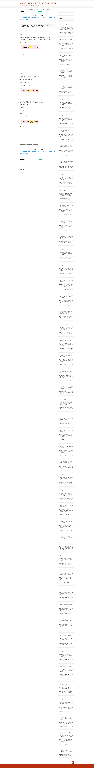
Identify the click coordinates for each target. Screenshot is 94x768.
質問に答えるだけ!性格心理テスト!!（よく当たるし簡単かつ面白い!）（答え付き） (66, 713)
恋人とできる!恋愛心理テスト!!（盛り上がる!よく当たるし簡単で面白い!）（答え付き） (66, 360)
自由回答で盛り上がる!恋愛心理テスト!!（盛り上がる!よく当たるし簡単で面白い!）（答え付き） (66, 494)
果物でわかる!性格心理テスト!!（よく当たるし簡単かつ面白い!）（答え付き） (66, 751)
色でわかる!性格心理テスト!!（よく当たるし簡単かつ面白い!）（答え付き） (66, 569)
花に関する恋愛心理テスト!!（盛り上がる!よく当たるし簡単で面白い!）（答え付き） (66, 462)
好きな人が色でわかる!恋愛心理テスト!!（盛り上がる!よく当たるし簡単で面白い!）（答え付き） (66, 328)
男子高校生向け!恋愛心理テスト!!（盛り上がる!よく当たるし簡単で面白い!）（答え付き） (66, 108)
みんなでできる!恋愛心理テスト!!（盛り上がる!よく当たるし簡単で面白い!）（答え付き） (66, 210)
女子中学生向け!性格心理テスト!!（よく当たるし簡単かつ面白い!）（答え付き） (66, 598)
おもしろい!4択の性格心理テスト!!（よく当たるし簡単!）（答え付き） (66, 583)
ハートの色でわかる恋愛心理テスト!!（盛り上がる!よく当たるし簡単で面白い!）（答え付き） (66, 189)
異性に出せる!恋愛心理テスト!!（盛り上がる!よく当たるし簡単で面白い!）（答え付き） (66, 430)
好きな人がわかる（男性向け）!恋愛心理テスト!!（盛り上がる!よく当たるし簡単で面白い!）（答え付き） (66, 323)
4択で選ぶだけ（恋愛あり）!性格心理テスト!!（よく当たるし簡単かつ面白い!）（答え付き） (66, 650)
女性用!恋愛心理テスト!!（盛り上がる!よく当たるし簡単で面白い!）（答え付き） (66, 424)
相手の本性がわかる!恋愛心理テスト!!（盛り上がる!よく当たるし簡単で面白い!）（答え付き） (66, 76)
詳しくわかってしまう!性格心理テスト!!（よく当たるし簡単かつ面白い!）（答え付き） (66, 718)
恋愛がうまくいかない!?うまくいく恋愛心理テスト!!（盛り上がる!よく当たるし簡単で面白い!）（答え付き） (66, 505)
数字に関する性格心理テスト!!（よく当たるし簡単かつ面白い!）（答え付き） (66, 736)
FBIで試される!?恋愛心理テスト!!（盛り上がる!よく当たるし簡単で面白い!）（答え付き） (66, 173)
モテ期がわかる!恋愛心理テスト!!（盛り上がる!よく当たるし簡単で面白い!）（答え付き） (66, 232)
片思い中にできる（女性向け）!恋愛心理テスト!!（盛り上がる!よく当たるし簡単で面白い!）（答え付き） (66, 403)
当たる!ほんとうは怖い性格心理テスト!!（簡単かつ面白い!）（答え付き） (66, 630)
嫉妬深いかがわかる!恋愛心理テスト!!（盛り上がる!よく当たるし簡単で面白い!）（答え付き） (66, 333)
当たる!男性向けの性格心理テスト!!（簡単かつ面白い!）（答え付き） (66, 684)
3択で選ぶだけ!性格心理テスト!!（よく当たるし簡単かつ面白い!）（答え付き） (66, 644)
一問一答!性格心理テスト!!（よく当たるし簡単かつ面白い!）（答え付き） (66, 666)
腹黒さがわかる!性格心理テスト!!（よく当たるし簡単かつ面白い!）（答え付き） (66, 703)
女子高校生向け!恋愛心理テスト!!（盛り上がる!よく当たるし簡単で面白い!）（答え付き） (66, 103)
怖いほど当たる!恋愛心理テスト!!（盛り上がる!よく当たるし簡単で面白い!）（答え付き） (66, 157)
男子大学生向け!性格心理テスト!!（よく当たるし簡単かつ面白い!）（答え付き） (66, 625)
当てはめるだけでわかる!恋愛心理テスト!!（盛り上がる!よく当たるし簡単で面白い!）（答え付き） (66, 344)
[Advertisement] (37, 63)
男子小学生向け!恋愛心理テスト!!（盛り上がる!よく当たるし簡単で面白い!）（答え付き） (66, 87)
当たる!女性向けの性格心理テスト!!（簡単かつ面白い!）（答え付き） (66, 679)
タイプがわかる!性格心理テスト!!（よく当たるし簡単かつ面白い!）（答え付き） (66, 660)
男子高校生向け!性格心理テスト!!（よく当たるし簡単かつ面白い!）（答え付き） (66, 614)
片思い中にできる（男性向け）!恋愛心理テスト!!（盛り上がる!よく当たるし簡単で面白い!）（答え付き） (66, 408)
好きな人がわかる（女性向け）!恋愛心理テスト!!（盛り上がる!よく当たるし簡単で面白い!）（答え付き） (66, 317)
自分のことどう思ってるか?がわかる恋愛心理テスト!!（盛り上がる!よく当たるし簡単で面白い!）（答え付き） (66, 457)
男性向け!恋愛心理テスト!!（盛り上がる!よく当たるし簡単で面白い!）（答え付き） (66, 39)
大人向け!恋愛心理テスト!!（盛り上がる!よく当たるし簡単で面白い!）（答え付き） (66, 301)
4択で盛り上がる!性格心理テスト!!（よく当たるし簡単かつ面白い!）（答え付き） (66, 578)
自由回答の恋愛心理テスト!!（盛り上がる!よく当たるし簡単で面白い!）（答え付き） (66, 146)
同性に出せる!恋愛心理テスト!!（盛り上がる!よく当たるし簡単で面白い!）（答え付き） (66, 280)
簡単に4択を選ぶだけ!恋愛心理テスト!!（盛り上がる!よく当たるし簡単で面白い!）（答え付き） (66, 499)
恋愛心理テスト (23, 169)
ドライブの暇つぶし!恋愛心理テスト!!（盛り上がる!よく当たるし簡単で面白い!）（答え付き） (66, 183)
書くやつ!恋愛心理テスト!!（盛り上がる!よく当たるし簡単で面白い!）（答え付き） (66, 371)
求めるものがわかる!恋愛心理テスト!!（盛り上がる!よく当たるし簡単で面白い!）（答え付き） (66, 398)
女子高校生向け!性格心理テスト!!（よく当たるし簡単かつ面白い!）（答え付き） (66, 609)
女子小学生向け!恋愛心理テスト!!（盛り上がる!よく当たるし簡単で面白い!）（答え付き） (66, 82)
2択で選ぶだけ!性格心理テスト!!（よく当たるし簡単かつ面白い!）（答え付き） (66, 639)
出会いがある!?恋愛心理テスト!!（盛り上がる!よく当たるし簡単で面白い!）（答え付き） (66, 264)
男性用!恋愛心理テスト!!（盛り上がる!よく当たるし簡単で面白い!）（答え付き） (66, 419)
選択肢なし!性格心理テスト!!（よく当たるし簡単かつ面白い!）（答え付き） (66, 732)
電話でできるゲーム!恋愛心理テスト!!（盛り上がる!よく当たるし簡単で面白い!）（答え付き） (66, 537)
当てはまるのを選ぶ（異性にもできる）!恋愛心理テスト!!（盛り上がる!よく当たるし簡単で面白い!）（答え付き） (66, 339)
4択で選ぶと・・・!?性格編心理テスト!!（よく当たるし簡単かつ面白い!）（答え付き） (66, 692)
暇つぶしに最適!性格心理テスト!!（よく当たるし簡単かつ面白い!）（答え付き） (66, 746)
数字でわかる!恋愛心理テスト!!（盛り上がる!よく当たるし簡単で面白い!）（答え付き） (66, 365)
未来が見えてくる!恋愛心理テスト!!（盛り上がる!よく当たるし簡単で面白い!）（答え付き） (66, 130)
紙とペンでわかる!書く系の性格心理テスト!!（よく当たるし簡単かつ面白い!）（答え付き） (66, 740)
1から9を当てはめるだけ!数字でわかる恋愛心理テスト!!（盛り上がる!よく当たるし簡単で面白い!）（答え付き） (66, 194)
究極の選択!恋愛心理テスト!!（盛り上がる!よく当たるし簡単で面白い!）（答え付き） (66, 167)
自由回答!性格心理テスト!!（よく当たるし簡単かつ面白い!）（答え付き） (66, 708)
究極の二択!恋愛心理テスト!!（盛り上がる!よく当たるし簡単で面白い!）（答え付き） (66, 162)
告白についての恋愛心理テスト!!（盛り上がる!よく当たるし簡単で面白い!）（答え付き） (66, 290)
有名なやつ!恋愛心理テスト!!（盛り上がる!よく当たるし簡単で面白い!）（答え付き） (66, 382)
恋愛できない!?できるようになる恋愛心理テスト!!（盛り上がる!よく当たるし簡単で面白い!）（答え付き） (66, 510)
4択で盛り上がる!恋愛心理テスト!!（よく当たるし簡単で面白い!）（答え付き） (66, 66)
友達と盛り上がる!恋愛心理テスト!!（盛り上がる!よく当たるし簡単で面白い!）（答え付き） (66, 489)
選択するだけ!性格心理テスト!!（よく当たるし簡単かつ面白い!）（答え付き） (66, 727)
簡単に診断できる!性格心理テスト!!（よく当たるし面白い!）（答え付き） (66, 574)
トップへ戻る (73, 762)
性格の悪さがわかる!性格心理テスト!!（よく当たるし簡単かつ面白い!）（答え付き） (66, 559)
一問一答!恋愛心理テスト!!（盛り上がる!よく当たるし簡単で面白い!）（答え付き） (66, 237)
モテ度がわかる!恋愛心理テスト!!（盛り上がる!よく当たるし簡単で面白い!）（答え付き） (66, 226)
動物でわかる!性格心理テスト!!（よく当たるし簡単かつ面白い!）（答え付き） (66, 675)
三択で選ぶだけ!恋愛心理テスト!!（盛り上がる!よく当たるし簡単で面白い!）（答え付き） (66, 242)
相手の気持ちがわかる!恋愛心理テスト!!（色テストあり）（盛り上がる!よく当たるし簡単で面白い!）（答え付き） (66, 140)
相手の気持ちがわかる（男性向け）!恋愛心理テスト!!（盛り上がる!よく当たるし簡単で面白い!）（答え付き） (66, 446)
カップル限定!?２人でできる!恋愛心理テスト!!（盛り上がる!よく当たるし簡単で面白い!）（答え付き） (66, 28)
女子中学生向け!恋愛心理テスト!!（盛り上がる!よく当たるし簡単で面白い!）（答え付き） (66, 92)
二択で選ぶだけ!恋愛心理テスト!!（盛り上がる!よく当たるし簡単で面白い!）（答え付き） (66, 253)
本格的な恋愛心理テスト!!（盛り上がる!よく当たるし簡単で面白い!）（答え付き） (66, 135)
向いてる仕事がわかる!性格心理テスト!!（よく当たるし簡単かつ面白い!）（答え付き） (66, 670)
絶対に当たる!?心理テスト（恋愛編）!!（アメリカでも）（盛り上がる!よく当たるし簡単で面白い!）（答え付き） (66, 49)
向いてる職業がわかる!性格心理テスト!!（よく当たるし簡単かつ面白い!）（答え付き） (66, 698)
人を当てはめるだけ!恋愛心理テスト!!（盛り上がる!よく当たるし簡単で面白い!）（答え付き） (66, 521)
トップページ (21, 9)
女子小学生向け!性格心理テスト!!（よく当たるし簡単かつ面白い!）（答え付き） (66, 588)
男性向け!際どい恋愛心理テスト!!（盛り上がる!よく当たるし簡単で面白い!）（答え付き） (66, 60)
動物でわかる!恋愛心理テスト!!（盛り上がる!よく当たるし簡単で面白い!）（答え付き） (66, 269)
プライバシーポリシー (63, 10)
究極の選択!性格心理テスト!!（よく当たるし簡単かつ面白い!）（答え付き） (66, 755)
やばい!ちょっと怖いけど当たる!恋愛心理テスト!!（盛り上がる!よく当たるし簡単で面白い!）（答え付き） (66, 23)
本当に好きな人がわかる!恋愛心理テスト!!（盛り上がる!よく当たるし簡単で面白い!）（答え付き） (66, 376)
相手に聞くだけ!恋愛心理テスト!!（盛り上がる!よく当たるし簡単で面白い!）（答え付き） (66, 435)
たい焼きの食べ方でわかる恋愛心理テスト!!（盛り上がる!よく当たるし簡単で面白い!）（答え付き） (66, 178)
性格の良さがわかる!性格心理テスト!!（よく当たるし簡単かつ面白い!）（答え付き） (66, 564)
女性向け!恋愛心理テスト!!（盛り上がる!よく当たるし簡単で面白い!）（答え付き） (66, 33)
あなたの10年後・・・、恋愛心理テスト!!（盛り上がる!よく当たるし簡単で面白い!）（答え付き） (66, 205)
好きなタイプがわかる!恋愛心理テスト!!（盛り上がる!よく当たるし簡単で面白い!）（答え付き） (66, 307)
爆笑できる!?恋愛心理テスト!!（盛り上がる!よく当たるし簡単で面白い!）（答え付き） (66, 526)
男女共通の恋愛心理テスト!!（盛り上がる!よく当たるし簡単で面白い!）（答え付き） (66, 414)
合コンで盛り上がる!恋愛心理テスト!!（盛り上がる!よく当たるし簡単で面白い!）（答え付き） (66, 274)
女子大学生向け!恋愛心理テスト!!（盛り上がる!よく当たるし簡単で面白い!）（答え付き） (66, 114)
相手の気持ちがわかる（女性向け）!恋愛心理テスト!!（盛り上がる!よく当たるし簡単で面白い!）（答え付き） (66, 440)
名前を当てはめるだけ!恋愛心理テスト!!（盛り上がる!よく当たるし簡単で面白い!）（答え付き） (66, 285)
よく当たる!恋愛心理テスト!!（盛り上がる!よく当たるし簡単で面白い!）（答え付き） (66, 215)
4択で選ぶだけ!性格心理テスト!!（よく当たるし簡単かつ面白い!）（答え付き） (66, 554)
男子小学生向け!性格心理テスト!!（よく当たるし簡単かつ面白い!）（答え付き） (66, 593)
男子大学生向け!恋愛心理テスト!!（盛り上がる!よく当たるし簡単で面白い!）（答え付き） (66, 119)
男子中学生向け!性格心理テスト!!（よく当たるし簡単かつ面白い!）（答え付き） (66, 604)
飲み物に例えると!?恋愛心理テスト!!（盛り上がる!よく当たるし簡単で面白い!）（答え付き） (66, 483)
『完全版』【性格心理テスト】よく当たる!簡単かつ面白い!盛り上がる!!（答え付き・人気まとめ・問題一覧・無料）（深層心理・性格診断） (66, 548)
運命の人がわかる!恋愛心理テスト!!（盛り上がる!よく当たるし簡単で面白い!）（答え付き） (66, 473)
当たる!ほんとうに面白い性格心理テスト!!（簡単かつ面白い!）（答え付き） (66, 635)
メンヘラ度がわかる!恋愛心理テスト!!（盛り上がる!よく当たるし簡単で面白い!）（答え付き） (66, 221)
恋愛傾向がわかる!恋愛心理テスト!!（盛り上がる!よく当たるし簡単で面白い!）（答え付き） (66, 515)
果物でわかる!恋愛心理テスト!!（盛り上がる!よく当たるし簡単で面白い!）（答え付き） (66, 392)
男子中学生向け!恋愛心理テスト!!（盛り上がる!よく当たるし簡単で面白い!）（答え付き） (66, 98)
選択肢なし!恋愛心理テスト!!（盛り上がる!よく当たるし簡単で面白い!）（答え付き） (66, 478)
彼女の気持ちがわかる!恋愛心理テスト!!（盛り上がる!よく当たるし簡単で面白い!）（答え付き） (66, 349)
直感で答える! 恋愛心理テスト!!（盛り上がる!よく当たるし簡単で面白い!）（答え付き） (66, 532)
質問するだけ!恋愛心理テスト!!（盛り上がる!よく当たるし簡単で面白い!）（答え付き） (66, 467)
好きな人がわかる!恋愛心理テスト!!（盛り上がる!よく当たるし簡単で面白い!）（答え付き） (66, 44)
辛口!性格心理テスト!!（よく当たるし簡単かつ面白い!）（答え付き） (66, 723)
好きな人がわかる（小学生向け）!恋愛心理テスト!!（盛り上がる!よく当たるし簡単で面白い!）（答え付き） (66, 312)
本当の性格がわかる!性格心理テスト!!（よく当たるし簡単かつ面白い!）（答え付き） (66, 655)
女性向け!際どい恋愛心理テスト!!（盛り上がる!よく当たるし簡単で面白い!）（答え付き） (66, 55)
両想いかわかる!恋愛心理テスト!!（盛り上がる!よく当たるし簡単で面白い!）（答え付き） (66, 248)
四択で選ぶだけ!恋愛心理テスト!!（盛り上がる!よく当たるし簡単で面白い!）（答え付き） (66, 296)
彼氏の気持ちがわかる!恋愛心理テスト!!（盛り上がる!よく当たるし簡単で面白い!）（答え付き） (66, 355)
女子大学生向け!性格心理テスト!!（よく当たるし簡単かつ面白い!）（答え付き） (66, 620)
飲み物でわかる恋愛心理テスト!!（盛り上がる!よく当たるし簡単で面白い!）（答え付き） (66, 151)
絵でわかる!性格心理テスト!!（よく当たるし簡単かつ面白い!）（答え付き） (66, 688)
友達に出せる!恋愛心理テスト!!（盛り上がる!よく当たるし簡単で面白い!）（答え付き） (66, 124)
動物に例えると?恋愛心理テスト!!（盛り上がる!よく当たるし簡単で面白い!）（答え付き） (66, 71)
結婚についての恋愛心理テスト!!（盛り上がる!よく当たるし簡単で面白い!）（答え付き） (66, 451)
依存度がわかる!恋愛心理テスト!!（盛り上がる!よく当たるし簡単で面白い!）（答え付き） (66, 258)
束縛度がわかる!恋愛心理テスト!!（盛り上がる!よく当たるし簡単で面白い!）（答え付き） (66, 387)
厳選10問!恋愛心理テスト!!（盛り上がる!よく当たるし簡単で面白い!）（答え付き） (66, 199)
